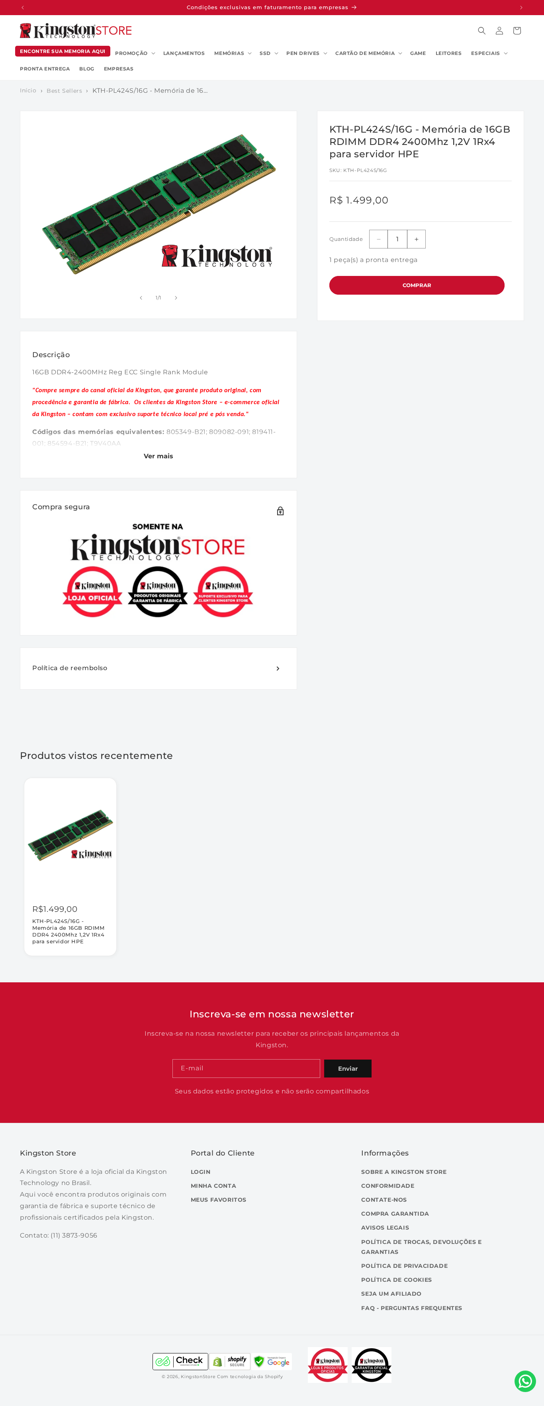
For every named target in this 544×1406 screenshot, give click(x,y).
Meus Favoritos (219, 1199)
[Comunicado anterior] (22, 7)
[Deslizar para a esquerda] (141, 298)
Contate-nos (384, 1199)
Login (201, 1171)
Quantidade (346, 239)
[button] (134, 53)
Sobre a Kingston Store (403, 1171)
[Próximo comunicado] (521, 7)
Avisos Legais (385, 1227)
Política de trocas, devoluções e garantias (421, 1246)
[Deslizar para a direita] (176, 298)
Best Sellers (64, 90)
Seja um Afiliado (391, 1293)
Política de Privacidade (404, 1265)
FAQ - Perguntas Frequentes (411, 1307)
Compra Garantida (395, 1213)
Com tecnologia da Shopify (250, 1377)
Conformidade (387, 1185)
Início (28, 90)
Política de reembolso (70, 668)
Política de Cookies (396, 1279)
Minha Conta (214, 1185)
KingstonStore (198, 1377)
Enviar (348, 1068)
